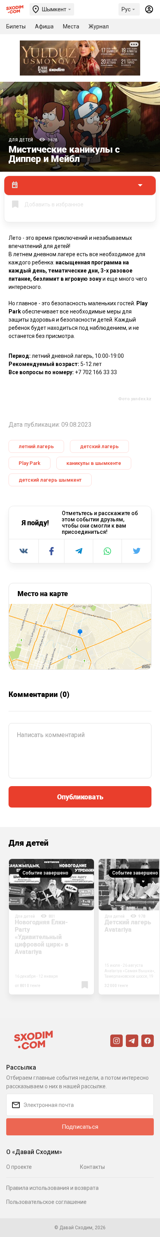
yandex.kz (141, 398)
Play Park (29, 463)
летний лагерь (36, 446)
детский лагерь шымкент (50, 480)
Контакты (92, 1167)
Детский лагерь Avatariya (127, 926)
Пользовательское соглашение (46, 1202)
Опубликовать (80, 796)
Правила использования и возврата (52, 1188)
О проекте (19, 1167)
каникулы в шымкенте (93, 463)
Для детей (21, 140)
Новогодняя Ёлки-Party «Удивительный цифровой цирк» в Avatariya (41, 937)
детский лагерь (99, 446)
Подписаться (80, 1126)
